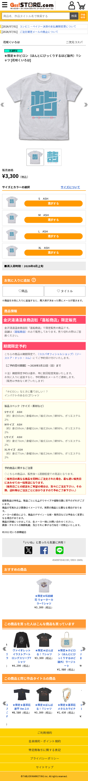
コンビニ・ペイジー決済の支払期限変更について (48, 26)
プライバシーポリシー (44, 758)
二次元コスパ (74, 42)
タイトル (67, 291)
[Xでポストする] (28, 553)
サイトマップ (44, 767)
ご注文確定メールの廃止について (39, 31)
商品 (25, 291)
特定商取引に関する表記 (45, 750)
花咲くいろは (11, 42)
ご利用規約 (44, 733)
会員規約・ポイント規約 (45, 741)
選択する (53, 203)
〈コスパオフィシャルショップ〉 (56, 354)
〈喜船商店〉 (20, 331)
